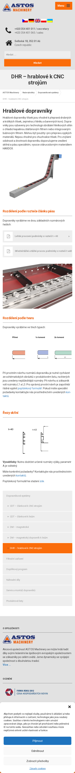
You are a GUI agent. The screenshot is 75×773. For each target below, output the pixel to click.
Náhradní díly (13, 579)
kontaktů (21, 475)
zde (42, 481)
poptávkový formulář (30, 388)
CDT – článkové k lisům (22, 516)
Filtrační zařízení (14, 558)
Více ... (7, 664)
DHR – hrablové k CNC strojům (26, 548)
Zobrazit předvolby (37, 761)
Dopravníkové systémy (18, 495)
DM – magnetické (19, 527)
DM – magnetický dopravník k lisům (29, 537)
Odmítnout (37, 751)
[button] (69, 707)
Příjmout (38, 741)
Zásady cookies (37, 768)
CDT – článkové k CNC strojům (26, 506)
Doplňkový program (16, 569)
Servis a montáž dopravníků (20, 590)
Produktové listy (14, 601)
